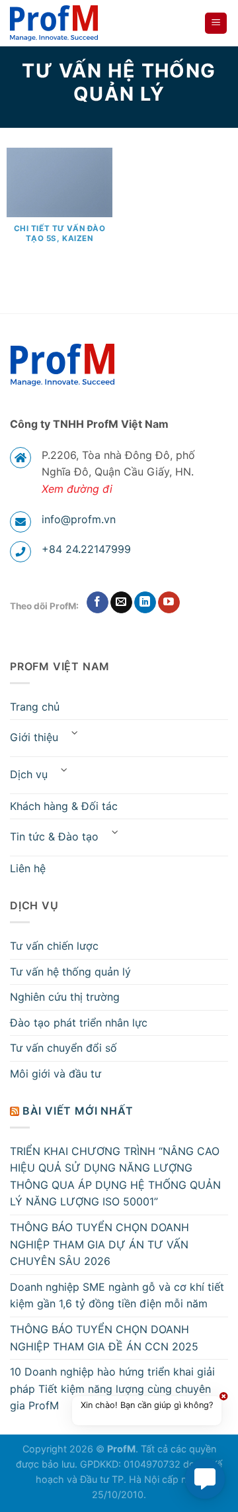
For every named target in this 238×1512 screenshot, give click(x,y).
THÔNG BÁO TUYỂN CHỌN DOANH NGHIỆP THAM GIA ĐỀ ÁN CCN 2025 (104, 1338)
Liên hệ (28, 868)
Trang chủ (35, 706)
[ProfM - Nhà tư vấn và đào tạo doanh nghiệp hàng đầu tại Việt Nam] (57, 23)
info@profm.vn (79, 519)
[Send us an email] (121, 602)
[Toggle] (74, 733)
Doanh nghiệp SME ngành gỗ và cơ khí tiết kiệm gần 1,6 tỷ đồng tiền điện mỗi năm (117, 1295)
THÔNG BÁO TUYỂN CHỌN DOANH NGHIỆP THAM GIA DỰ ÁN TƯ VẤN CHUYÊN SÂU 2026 (99, 1244)
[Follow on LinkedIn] (145, 602)
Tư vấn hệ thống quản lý (70, 971)
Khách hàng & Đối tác (64, 806)
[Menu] (216, 23)
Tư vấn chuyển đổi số (63, 1047)
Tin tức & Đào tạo (54, 836)
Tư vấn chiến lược (54, 945)
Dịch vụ (29, 774)
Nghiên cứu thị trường (65, 996)
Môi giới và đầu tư (55, 1073)
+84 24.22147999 (86, 549)
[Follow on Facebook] (97, 602)
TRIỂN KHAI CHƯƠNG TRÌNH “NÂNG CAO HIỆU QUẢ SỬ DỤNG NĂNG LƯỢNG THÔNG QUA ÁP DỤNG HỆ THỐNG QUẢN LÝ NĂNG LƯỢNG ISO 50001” (115, 1176)
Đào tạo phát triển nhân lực (78, 1022)
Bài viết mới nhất (78, 1110)
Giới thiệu (34, 737)
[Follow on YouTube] (169, 602)
